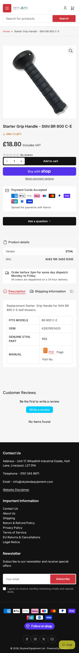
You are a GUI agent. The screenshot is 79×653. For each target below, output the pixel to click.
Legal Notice (11, 542)
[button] (11, 155)
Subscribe (63, 578)
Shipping (9, 518)
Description (17, 291)
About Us (9, 513)
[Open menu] (7, 8)
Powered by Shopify (58, 648)
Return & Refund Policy (19, 523)
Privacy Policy (12, 528)
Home (6, 31)
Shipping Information (50, 291)
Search (64, 18)
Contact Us (10, 508)
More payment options (39, 178)
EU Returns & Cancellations (21, 537)
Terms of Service (14, 532)
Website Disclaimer (16, 490)
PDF (52, 352)
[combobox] (39, 19)
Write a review (39, 410)
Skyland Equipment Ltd (32, 648)
